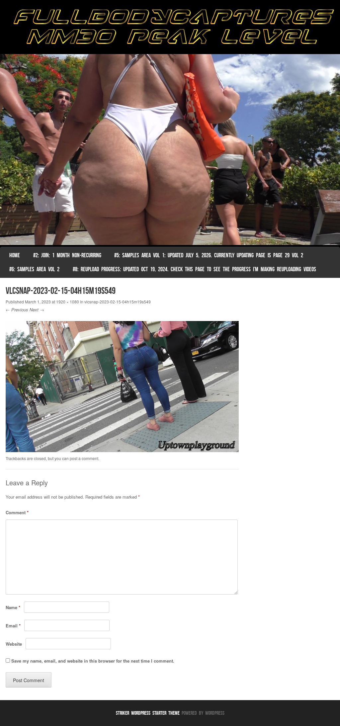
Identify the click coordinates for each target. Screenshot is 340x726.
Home (14, 255)
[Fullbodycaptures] (170, 28)
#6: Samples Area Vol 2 (34, 269)
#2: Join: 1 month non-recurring (67, 255)
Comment (17, 512)
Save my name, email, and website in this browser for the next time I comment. (92, 661)
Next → (37, 309)
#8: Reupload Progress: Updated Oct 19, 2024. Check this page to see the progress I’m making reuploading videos (194, 269)
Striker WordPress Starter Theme (148, 713)
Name (13, 607)
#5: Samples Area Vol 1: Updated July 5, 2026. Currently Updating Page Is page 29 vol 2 (208, 255)
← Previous (17, 309)
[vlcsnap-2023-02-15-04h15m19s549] (122, 450)
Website (14, 644)
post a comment (84, 458)
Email (13, 625)
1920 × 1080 (67, 301)
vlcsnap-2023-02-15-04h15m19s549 (117, 301)
